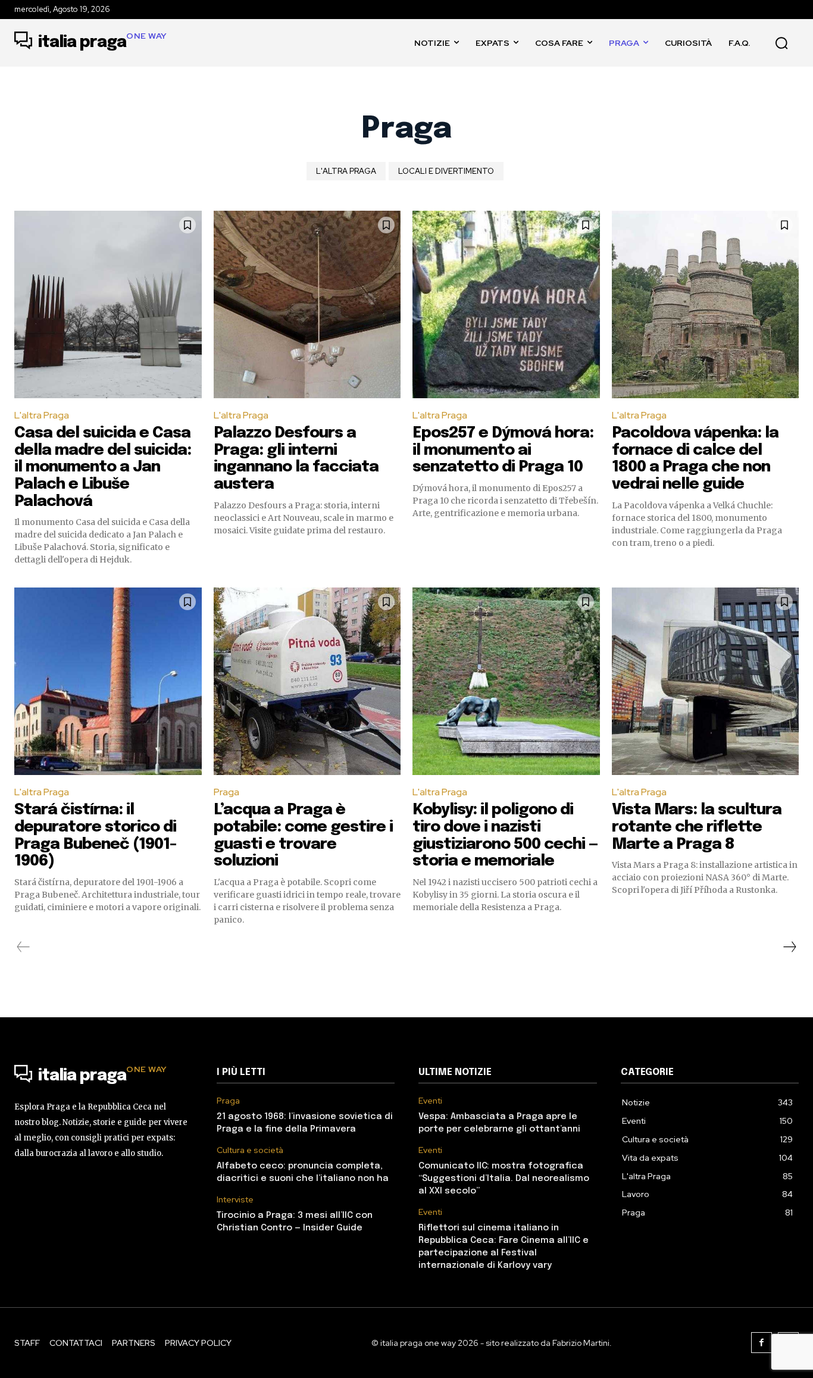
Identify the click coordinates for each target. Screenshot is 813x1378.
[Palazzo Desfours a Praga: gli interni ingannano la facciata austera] (307, 304)
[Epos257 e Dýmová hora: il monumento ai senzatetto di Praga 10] (506, 304)
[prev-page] (23, 947)
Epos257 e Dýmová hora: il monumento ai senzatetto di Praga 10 (502, 450)
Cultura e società (250, 1150)
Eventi (430, 1101)
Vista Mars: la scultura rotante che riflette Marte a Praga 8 (696, 827)
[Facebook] (761, 1342)
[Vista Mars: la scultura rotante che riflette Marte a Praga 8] (705, 681)
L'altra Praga (346, 171)
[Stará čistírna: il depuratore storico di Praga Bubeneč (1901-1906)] (108, 681)
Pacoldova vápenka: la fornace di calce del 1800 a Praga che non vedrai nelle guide (695, 458)
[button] (781, 43)
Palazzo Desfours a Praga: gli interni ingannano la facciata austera (296, 458)
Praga (226, 792)
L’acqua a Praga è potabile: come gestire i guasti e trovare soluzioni (303, 835)
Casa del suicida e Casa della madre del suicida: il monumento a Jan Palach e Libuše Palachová (102, 467)
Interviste (235, 1200)
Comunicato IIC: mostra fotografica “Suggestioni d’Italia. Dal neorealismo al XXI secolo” (503, 1178)
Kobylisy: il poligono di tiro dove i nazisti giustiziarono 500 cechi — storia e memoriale (505, 835)
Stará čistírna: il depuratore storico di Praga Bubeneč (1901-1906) (95, 835)
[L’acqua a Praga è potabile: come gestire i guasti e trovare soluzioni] (307, 681)
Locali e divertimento (446, 171)
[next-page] (789, 947)
